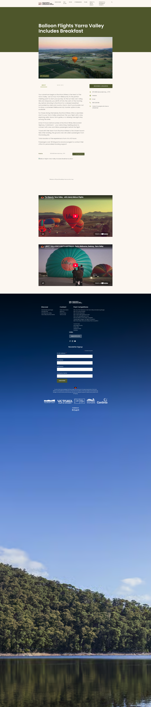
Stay (70, 2)
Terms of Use (63, 314)
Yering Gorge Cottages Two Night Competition (84, 319)
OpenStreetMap (60, 179)
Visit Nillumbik (44, 311)
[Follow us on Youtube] (75, 341)
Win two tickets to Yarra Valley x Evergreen (83, 317)
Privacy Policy (63, 313)
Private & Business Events (102, 3)
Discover (58, 2)
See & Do (64, 2)
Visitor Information (64, 310)
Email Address (62, 353)
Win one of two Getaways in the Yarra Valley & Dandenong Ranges (89, 310)
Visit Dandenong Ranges (47, 310)
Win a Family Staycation (79, 313)
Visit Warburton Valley (46, 313)
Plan (85, 2)
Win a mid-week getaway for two (81, 316)
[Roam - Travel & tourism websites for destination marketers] (75, 410)
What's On (62, 311)
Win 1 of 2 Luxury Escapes (79, 311)
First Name (60, 360)
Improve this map (68, 179)
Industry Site (75, 336)
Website (94, 95)
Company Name (62, 373)
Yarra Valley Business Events (48, 314)
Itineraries (78, 2)
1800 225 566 (95, 102)
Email (93, 99)
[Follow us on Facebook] (70, 341)
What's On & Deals (92, 3)
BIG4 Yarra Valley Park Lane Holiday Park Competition (86, 320)
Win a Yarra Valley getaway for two (82, 314)
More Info (60, 85)
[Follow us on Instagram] (72, 341)
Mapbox (52, 179)
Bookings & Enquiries (101, 86)
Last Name (60, 366)
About (44, 85)
